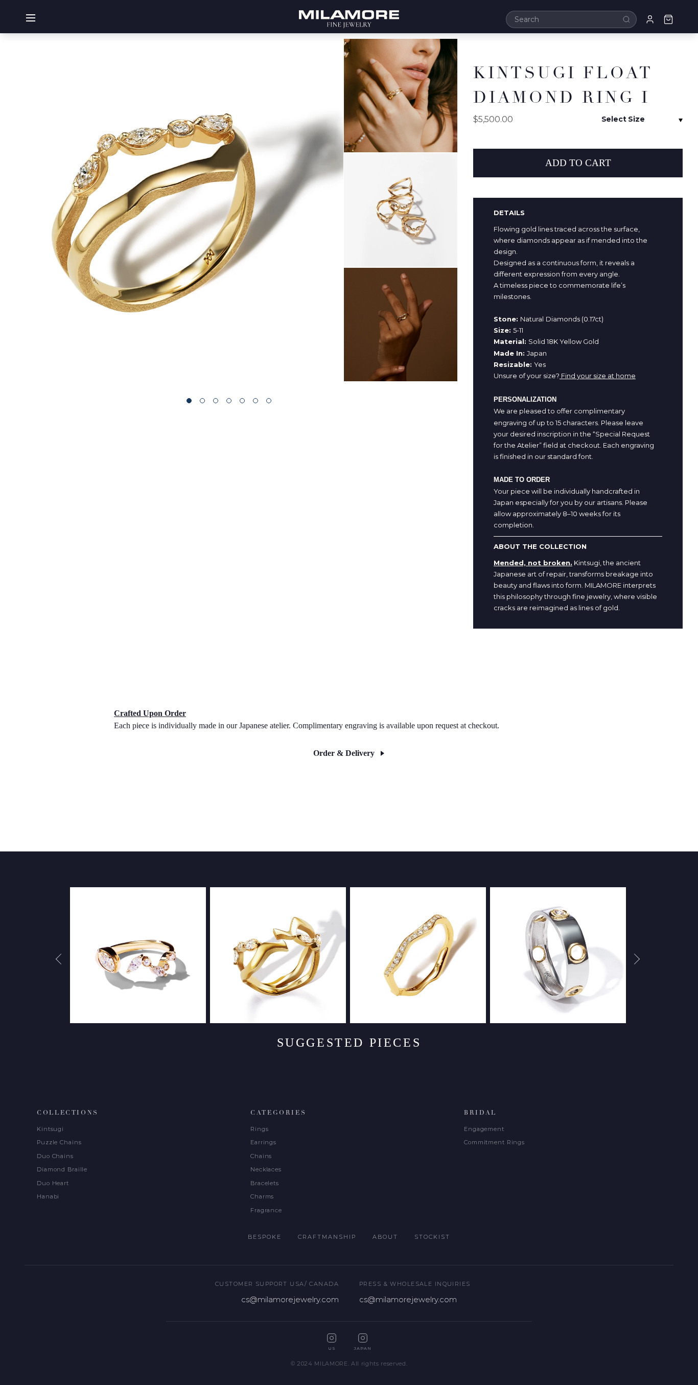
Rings (259, 1129)
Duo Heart (53, 1183)
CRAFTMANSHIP (327, 1236)
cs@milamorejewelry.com (290, 1299)
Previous (62, 959)
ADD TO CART (578, 162)
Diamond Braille (62, 1169)
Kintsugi (50, 1129)
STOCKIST (432, 1236)
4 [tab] (228, 400)
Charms (262, 1196)
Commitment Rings (494, 1142)
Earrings (263, 1142)
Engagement (484, 1129)
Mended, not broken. (533, 563)
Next (636, 959)
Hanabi (48, 1196)
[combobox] (571, 19)
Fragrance (266, 1210)
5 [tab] (242, 400)
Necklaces (266, 1169)
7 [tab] (268, 400)
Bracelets (264, 1183)
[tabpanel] (171, 210)
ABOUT (385, 1236)
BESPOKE (265, 1236)
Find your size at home (598, 376)
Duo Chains (55, 1156)
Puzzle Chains (59, 1142)
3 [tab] (215, 400)
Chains (261, 1156)
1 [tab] (189, 400)
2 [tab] (202, 400)
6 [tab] (255, 400)
